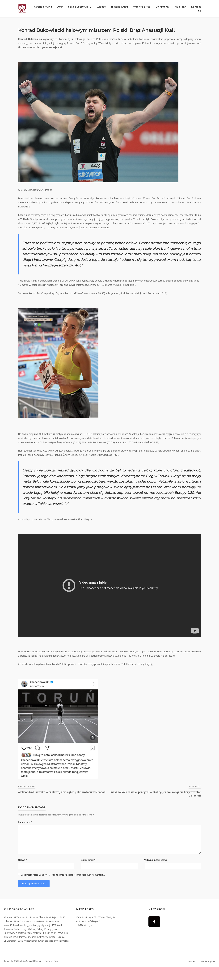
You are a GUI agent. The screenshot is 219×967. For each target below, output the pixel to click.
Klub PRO (180, 6)
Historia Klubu (119, 6)
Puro (56, 960)
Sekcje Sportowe (78, 6)
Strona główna (43, 6)
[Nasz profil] (154, 921)
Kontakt (196, 6)
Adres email (88, 860)
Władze (101, 6)
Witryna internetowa (155, 860)
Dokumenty (162, 6)
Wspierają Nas (141, 6)
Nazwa (22, 860)
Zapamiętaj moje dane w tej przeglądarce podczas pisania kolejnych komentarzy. (63, 874)
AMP (60, 6)
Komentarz (25, 822)
